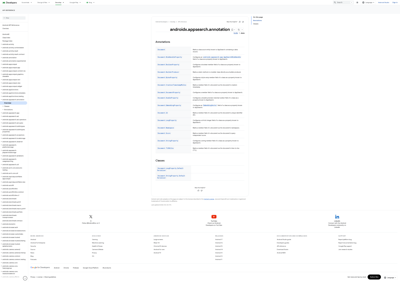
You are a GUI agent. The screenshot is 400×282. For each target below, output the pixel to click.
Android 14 (219, 249)
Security (33, 246)
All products (107, 268)
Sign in (395, 2)
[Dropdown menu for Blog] (95, 2)
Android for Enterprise (38, 243)
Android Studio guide (284, 239)
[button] (13, 44)
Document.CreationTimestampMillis (172, 85)
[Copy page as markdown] (239, 30)
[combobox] (343, 2)
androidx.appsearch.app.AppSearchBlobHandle (222, 57)
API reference (8, 10)
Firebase (76, 268)
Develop (58, 2)
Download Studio (282, 249)
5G (93, 256)
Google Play (74, 2)
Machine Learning (98, 243)
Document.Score (164, 133)
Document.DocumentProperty (169, 92)
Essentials (25, 2)
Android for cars (159, 249)
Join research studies (345, 249)
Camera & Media (97, 249)
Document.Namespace (166, 128)
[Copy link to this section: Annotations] (172, 42)
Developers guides (283, 243)
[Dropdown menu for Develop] (64, 2)
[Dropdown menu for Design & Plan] (50, 2)
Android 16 (219, 243)
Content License (209, 199)
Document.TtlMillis (166, 148)
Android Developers (162, 22)
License (39, 277)
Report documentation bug (347, 243)
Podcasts (33, 259)
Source (33, 249)
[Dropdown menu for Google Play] (81, 2)
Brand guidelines (50, 277)
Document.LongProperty (167, 120)
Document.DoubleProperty (168, 98)
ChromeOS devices (160, 246)
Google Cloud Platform (90, 268)
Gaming (95, 239)
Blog (90, 2)
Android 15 (218, 246)
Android (33, 239)
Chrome (66, 268)
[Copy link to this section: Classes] (167, 161)
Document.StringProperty (168, 141)
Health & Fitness (97, 246)
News (32, 253)
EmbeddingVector (210, 105)
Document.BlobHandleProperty (170, 57)
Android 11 (218, 259)
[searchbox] (14, 18)
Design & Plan (42, 2)
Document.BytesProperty (167, 77)
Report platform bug (345, 239)
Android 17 (218, 239)
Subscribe (374, 277)
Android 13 (218, 253)
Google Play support (345, 246)
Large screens (158, 239)
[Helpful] (239, 21)
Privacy (94, 253)
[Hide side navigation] (25, 278)
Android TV (157, 253)
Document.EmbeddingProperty (169, 105)
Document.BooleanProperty (168, 65)
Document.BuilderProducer (168, 72)
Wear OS (157, 243)
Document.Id (163, 113)
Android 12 (218, 256)
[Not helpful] (242, 21)
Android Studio (383, 2)
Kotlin (236, 33)
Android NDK (281, 253)
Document (161, 50)
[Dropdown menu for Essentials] (32, 2)
